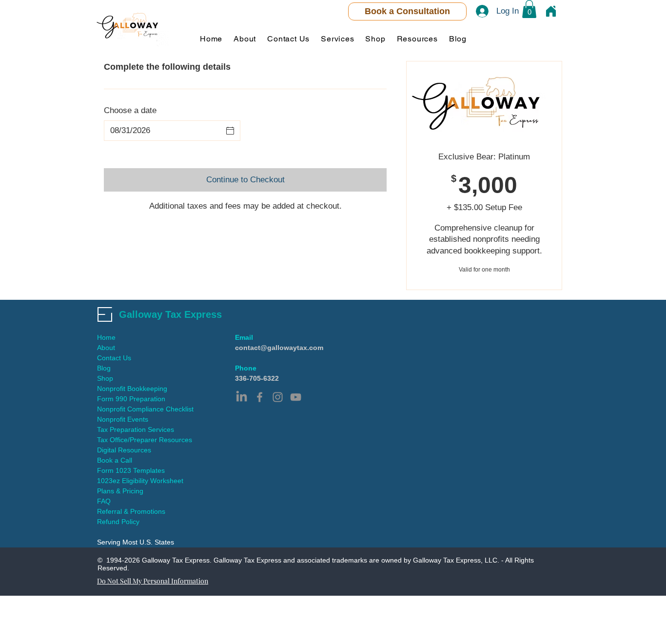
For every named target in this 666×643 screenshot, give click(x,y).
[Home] (551, 11)
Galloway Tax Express (170, 314)
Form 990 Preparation (131, 399)
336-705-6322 (257, 378)
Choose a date (130, 110)
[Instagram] (277, 397)
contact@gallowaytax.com (279, 347)
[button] (529, 9)
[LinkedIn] (241, 397)
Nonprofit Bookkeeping (132, 388)
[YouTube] (295, 397)
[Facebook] (259, 397)
